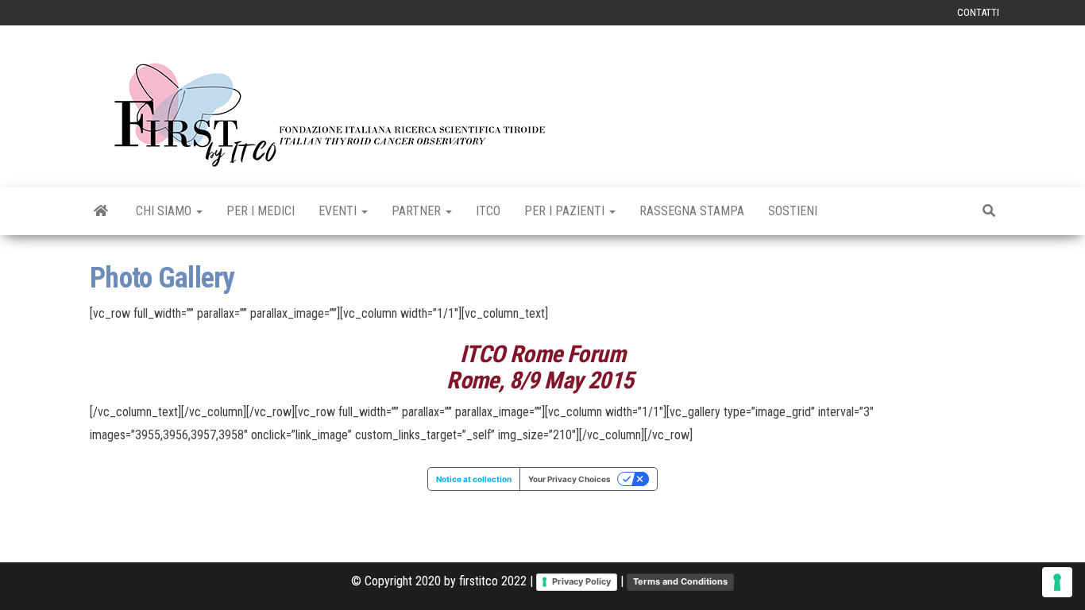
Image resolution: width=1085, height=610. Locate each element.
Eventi (339, 210)
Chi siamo (165, 210)
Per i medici (260, 210)
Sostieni (792, 210)
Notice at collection (474, 479)
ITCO (488, 210)
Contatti (978, 12)
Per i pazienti (566, 210)
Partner (418, 210)
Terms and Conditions (680, 581)
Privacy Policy (581, 581)
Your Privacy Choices (569, 479)
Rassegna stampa (691, 210)
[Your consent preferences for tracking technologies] (1057, 582)
